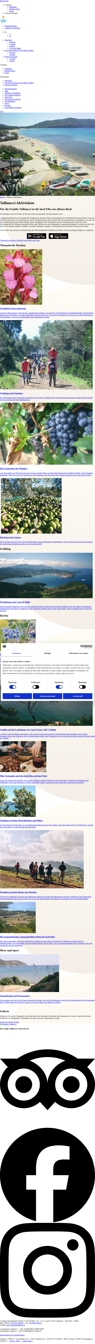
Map (6, 91)
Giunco (12, 61)
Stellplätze (13, 7)
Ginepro (12, 53)
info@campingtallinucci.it (15, 1325)
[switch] (36, 687)
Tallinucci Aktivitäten (12, 28)
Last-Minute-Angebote (13, 108)
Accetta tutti (78, 696)
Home (2, 197)
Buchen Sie (4, 1)
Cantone (12, 59)
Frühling (19, 240)
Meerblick (8, 40)
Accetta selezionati (47, 696)
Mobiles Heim (14, 9)
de (5, 32)
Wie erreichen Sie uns (13, 99)
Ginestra (12, 42)
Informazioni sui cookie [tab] (78, 653)
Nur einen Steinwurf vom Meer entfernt (19, 50)
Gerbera (12, 46)
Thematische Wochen (8, 240)
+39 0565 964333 (34, 1323)
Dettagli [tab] (47, 653)
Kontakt (8, 105)
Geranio (12, 55)
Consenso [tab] (16, 653)
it (9, 34)
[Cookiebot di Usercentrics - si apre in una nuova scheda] (82, 646)
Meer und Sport (34, 240)
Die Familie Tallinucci (13, 95)
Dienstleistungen (11, 26)
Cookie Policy (27, 1341)
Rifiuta (17, 696)
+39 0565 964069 (16, 1323)
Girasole (12, 44)
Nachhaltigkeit (10, 101)
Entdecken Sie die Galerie (9, 1022)
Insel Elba (8, 97)
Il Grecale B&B (15, 48)
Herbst (25, 240)
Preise (11, 11)
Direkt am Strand (11, 57)
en (10, 36)
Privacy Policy (15, 1341)
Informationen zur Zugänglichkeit (12, 1335)
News (7, 103)
